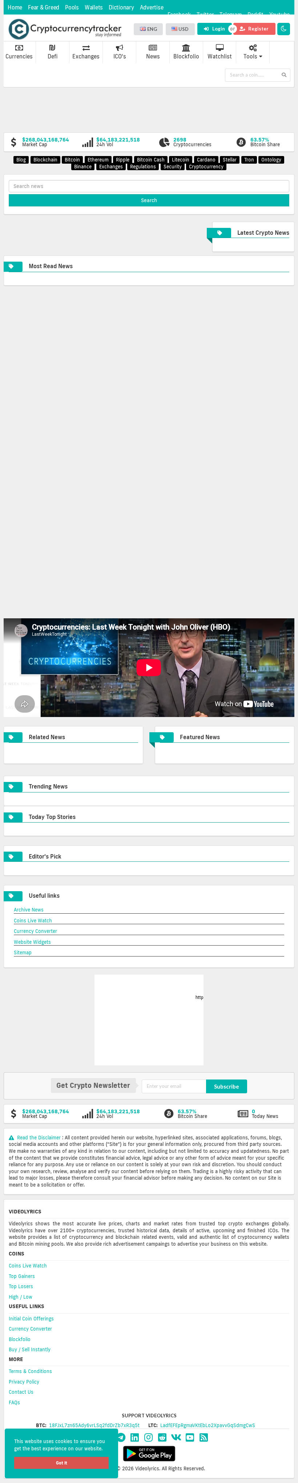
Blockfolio (186, 56)
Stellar (230, 160)
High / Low (20, 1297)
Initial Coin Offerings (31, 1319)
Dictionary (121, 7)
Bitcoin (72, 160)
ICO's (119, 56)
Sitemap (23, 952)
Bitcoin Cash (151, 160)
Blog (21, 160)
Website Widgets (32, 942)
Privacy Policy (24, 1382)
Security (173, 166)
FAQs (14, 1402)
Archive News (29, 910)
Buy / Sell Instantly (30, 1349)
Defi (52, 56)
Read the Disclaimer (39, 1137)
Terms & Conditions (30, 1371)
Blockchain (45, 160)
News (153, 56)
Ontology (271, 160)
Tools (250, 56)
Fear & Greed (43, 7)
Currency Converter (35, 931)
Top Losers (21, 1286)
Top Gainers (22, 1276)
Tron (249, 160)
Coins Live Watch (33, 920)
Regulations (143, 166)
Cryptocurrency (206, 166)
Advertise (152, 7)
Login (218, 29)
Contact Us (21, 1392)
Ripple (122, 160)
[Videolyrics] (64, 29)
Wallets (94, 7)
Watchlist (220, 56)
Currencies (19, 56)
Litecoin (180, 160)
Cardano (206, 160)
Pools (72, 7)
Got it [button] (61, 1463)
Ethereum (98, 160)
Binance (83, 166)
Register (258, 29)
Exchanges (86, 56)
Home (15, 7)
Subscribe (226, 1086)
